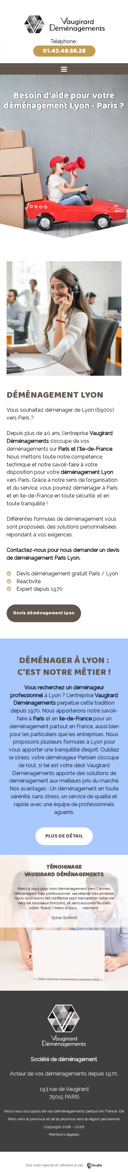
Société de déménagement (64, 1059)
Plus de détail (64, 836)
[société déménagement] (64, 35)
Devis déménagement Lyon (44, 613)
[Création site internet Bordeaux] (94, 1165)
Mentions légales (64, 1134)
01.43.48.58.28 (64, 51)
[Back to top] (114, 1153)
